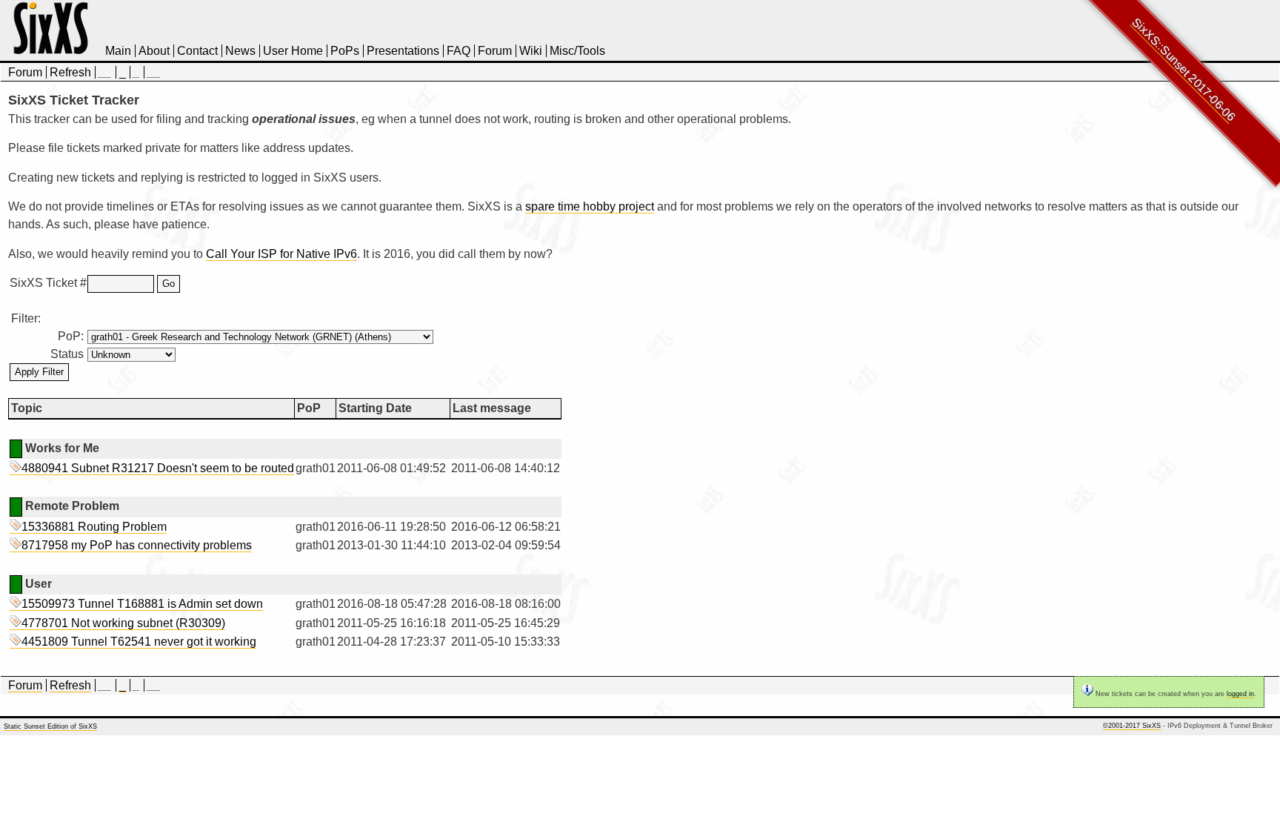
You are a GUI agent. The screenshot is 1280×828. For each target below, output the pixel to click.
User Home (293, 50)
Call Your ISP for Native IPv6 (281, 254)
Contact (197, 50)
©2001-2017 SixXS (1132, 725)
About (154, 50)
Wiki (530, 50)
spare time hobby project (589, 206)
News (240, 50)
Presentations (403, 50)
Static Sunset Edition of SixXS (50, 726)
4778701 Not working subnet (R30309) (123, 623)
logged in (1240, 694)
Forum (495, 50)
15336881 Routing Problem (94, 526)
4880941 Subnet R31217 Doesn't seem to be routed (157, 468)
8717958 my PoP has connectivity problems (136, 545)
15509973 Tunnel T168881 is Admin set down (142, 603)
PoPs (344, 50)
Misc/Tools (577, 50)
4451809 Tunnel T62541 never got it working (138, 641)
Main (118, 50)
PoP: (71, 336)
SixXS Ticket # (47, 282)
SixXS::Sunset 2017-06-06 (1184, 70)
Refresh (70, 72)
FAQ (458, 50)
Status (67, 354)
